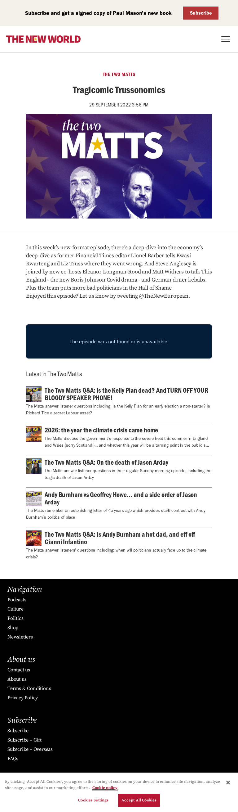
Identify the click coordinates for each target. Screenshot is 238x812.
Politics (15, 618)
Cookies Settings (93, 800)
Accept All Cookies (138, 800)
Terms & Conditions (29, 688)
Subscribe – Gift (24, 740)
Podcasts (16, 600)
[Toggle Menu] (225, 39)
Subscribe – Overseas (30, 749)
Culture (15, 609)
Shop (12, 628)
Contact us (18, 670)
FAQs (12, 759)
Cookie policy (104, 787)
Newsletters (20, 637)
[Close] (228, 782)
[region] (119, 792)
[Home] (43, 39)
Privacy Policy (22, 698)
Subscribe (201, 13)
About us (16, 679)
